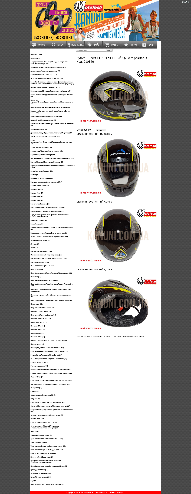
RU (187, 2)
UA (183, 2)
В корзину (101, 130)
